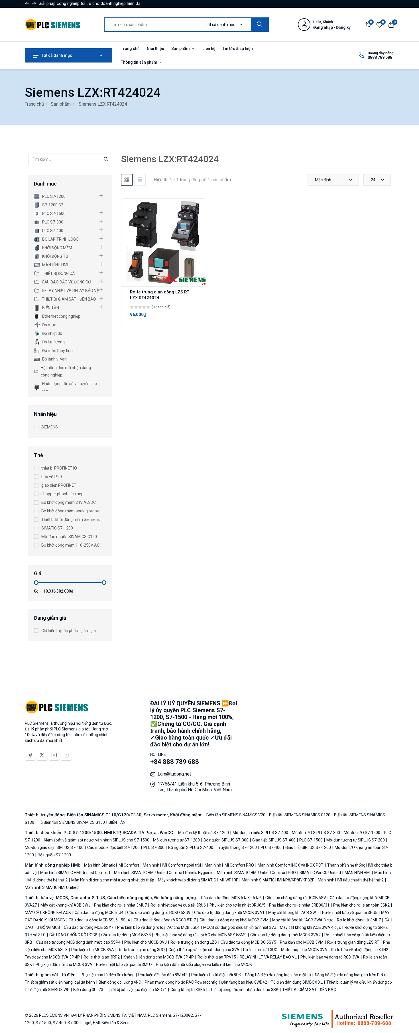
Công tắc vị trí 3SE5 (188, 989)
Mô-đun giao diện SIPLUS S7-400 (54, 847)
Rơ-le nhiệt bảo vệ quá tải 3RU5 (349, 912)
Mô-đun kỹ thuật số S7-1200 (204, 832)
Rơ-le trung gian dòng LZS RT (353, 942)
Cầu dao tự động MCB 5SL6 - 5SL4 (99, 920)
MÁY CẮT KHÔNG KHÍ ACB (48, 912)
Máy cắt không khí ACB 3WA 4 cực (310, 927)
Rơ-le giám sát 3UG (260, 949)
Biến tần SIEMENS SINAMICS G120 (299, 815)
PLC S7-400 (52, 230)
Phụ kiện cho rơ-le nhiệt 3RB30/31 (299, 905)
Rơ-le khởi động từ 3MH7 (359, 920)
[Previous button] (34, 3)
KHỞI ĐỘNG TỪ (55, 256)
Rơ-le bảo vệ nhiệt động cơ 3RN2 (359, 949)
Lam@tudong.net (174, 774)
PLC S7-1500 (54, 213)
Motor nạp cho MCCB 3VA (304, 949)
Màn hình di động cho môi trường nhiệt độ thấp (112, 880)
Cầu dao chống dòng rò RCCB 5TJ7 (165, 920)
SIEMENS (49, 427)
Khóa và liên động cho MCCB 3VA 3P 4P (159, 957)
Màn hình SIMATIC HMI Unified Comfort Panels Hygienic (163, 872)
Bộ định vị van (54, 359)
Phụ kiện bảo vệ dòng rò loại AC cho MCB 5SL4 (158, 927)
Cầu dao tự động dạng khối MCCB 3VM (234, 920)
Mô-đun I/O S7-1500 (362, 832)
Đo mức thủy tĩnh (57, 350)
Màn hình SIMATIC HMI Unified (52, 887)
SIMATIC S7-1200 (57, 528)
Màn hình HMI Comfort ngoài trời (172, 865)
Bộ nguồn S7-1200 (54, 855)
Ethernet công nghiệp (61, 316)
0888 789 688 (380, 57)
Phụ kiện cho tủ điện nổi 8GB (216, 974)
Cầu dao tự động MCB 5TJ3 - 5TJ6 (232, 897)
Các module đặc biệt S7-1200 (113, 847)
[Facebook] (30, 755)
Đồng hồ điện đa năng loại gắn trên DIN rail (352, 974)
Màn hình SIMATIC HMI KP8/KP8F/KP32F (278, 880)
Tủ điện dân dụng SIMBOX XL (297, 982)
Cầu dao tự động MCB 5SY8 (126, 935)
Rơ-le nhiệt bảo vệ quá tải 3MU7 (124, 964)
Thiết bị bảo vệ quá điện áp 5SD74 (137, 989)
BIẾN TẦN (50, 307)
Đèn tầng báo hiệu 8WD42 (244, 982)
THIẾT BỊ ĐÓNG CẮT (59, 273)
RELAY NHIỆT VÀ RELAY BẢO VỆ (70, 290)
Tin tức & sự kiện (238, 48)
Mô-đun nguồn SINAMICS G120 (69, 536)
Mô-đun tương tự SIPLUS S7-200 (356, 840)
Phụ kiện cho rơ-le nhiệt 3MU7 (120, 905)
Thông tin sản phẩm (139, 62)
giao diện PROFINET (58, 485)
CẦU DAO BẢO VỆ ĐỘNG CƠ (66, 282)
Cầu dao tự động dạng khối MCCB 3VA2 (285, 935)
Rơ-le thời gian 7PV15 (217, 957)
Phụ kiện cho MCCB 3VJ (145, 942)
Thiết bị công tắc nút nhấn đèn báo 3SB (243, 989)
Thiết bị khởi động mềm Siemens (70, 519)
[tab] (127, 180)
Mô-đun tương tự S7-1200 (176, 840)
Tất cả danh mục (56, 55)
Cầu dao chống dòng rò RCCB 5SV (296, 897)
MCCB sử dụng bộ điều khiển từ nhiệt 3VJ (239, 927)
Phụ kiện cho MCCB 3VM (301, 942)
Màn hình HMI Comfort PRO (229, 865)
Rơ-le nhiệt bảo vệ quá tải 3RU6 (178, 905)
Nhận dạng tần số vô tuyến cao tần (69, 387)
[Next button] (27, 3)
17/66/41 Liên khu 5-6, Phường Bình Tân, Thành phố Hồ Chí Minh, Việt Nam (195, 786)
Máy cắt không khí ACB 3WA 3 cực (302, 920)
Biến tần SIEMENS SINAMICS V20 (236, 815)
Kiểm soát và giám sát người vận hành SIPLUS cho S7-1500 (96, 840)
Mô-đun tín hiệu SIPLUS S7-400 (260, 832)
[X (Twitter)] (42, 755)
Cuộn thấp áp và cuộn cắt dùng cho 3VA (204, 949)
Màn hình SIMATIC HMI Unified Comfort (75, 872)
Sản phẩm (181, 48)
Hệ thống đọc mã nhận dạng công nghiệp (66, 371)
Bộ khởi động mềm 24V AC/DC (68, 502)
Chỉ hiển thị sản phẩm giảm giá (68, 630)
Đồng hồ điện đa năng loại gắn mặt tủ (278, 974)
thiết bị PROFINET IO (59, 468)
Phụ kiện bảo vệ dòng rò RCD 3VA (330, 957)
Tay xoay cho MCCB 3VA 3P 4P (53, 957)
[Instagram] (66, 755)
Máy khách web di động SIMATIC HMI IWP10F (198, 880)
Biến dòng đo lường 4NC (120, 982)
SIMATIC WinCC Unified (320, 872)
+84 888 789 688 (174, 761)
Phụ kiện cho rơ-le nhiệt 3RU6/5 (237, 905)
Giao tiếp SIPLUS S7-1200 (308, 847)
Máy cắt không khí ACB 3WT (293, 912)
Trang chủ (130, 48)
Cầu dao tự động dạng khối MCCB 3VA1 (229, 912)
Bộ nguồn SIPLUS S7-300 (226, 840)
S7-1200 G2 (52, 205)
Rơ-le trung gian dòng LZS (194, 942)
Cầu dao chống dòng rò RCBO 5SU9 (158, 912)
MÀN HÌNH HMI (55, 265)
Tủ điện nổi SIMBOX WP (48, 989)
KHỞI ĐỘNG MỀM (57, 247)
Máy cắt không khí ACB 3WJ (65, 905)
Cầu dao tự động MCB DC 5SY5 (248, 942)
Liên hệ (208, 48)
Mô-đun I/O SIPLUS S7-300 (316, 832)
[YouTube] (54, 755)
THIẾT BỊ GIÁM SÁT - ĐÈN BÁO (69, 299)
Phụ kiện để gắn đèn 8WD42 (162, 974)
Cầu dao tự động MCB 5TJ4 (99, 912)
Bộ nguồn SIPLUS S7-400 (190, 847)
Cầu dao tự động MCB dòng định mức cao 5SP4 (78, 942)
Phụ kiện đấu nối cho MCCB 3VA (64, 964)
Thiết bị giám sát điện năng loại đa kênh (60, 982)
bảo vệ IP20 (51, 476)
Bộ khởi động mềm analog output (71, 511)
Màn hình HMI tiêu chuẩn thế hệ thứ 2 (351, 880)
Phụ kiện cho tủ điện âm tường (108, 974)
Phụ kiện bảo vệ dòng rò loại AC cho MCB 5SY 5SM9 (200, 935)
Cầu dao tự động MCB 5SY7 (88, 927)
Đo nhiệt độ (52, 333)
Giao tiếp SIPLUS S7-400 (273, 840)
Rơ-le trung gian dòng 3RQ (141, 949)
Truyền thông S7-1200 (237, 847)
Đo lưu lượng (53, 342)
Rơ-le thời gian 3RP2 (102, 957)
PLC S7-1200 (54, 196)
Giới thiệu (155, 48)
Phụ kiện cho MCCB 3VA (92, 949)
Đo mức (49, 325)
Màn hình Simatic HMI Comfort (112, 865)
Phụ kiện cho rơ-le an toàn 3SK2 (361, 905)
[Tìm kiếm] (259, 24)
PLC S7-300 (52, 222)
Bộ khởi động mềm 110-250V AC (70, 545)
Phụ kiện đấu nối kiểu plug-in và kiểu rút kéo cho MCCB (203, 964)
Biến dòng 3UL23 (88, 989)
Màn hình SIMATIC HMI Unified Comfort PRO (256, 872)
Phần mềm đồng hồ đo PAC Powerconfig (181, 982)
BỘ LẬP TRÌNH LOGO (60, 239)
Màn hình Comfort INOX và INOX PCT (290, 865)
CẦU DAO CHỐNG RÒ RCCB (73, 935)
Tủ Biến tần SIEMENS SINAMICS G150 (71, 822)
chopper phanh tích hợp (62, 494)
